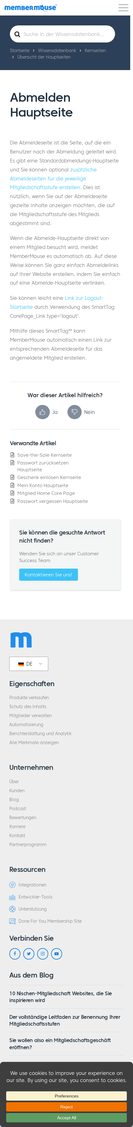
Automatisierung (26, 724)
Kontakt (17, 835)
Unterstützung (33, 909)
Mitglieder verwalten (30, 715)
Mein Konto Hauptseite (42, 485)
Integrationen (32, 885)
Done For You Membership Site (50, 921)
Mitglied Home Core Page (46, 493)
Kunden (16, 790)
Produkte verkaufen (29, 697)
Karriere (17, 826)
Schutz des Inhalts (27, 706)
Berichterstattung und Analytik (40, 733)
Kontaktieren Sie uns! (48, 575)
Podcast (17, 808)
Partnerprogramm (27, 844)
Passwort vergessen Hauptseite (52, 501)
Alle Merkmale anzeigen (34, 742)
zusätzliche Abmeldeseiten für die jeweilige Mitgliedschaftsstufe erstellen (53, 178)
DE (28, 664)
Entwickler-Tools (35, 897)
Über (14, 781)
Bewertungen (22, 817)
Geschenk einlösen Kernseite (49, 477)
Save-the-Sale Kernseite (44, 455)
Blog (14, 799)
